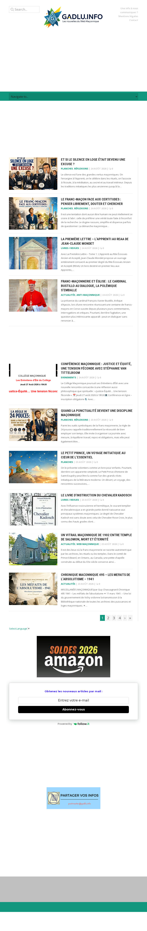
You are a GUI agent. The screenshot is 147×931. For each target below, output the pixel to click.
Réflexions (81, 168)
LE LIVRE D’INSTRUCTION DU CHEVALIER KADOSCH (96, 495)
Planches (67, 168)
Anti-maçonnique (88, 294)
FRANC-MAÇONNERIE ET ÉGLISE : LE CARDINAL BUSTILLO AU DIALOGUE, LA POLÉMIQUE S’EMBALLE (93, 285)
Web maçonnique (88, 544)
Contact (133, 20)
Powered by (65, 723)
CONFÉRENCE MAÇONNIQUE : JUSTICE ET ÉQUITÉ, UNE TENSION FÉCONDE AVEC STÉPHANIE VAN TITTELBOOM (96, 368)
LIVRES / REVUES (70, 248)
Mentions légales (128, 16)
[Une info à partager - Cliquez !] (73, 798)
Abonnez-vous (73, 709)
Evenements (68, 377)
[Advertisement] (73, 60)
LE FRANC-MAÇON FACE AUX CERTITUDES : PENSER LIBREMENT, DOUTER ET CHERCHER (92, 201)
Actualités (68, 294)
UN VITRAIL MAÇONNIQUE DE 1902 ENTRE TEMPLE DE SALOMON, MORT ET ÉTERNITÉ (96, 537)
